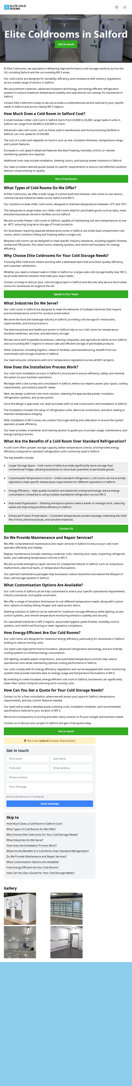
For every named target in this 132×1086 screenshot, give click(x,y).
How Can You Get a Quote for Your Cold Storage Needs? (40, 873)
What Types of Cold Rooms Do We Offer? (31, 829)
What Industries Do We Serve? (24, 840)
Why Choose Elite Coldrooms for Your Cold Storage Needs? (42, 834)
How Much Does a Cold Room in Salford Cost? (34, 823)
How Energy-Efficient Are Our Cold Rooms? (32, 867)
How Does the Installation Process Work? (31, 845)
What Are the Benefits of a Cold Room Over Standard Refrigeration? (47, 851)
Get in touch (66, 44)
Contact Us (66, 528)
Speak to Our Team (66, 294)
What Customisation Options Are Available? (32, 862)
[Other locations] (116, 7)
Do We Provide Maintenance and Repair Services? (36, 856)
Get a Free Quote (66, 179)
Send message (50, 803)
